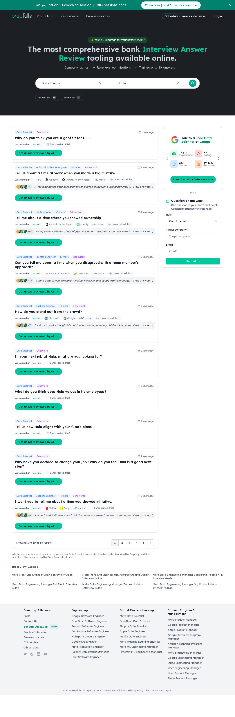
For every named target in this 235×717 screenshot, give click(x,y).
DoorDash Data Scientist (135, 621)
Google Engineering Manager (186, 657)
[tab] (25, 569)
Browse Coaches (98, 16)
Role (169, 214)
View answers (142, 186)
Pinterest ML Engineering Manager (141, 652)
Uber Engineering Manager (184, 668)
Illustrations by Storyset (158, 690)
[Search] (192, 83)
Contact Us (30, 621)
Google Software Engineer (88, 616)
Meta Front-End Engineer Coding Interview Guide (42, 574)
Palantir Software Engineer (88, 626)
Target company (176, 229)
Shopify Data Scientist (133, 626)
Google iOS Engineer (84, 641)
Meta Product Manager (182, 619)
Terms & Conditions (115, 690)
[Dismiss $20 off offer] (230, 5)
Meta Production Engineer (88, 646)
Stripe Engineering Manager (185, 663)
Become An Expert (40, 626)
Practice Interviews (35, 632)
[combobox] (72, 83)
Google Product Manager (183, 624)
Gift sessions (31, 647)
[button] (47, 98)
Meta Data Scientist (132, 616)
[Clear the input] (100, 83)
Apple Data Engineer (132, 631)
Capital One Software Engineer (90, 631)
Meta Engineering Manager (184, 652)
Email (170, 244)
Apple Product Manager (182, 630)
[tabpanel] (117, 582)
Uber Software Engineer (86, 657)
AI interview (31, 642)
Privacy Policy (135, 690)
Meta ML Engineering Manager (139, 646)
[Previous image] (168, 158)
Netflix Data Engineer (133, 636)
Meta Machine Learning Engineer (140, 641)
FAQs (27, 616)
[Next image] (218, 158)
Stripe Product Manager (182, 678)
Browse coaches (34, 637)
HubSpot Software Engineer (89, 636)
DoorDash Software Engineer (89, 621)
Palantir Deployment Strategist (90, 652)
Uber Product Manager (182, 673)
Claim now (171, 5)
